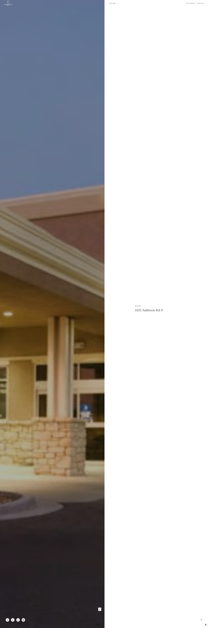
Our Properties (190, 3)
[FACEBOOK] (7, 620)
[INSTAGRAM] (12, 620)
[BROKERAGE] (23, 620)
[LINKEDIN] (18, 620)
